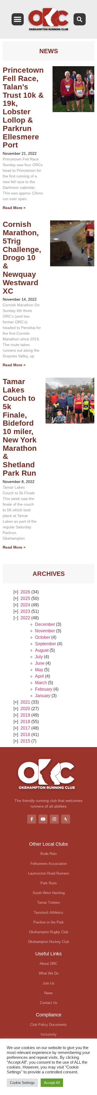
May (39, 669)
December (45, 624)
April (39, 676)
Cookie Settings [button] (22, 1083)
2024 (25, 605)
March (41, 682)
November (45, 631)
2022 (25, 618)
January (42, 695)
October (42, 637)
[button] (18, 19)
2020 (25, 708)
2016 (25, 734)
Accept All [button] (52, 1083)
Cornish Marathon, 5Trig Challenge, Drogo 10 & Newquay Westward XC (22, 257)
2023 (25, 611)
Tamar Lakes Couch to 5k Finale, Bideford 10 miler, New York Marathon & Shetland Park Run (20, 427)
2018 (25, 721)
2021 (25, 702)
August (41, 650)
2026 (25, 592)
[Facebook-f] (31, 819)
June (39, 663)
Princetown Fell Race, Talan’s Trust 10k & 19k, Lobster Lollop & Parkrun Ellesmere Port (23, 107)
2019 (25, 715)
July (39, 656)
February (43, 689)
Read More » (14, 208)
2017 (25, 728)
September (45, 643)
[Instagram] (54, 819)
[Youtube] (43, 819)
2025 (25, 598)
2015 (25, 741)
